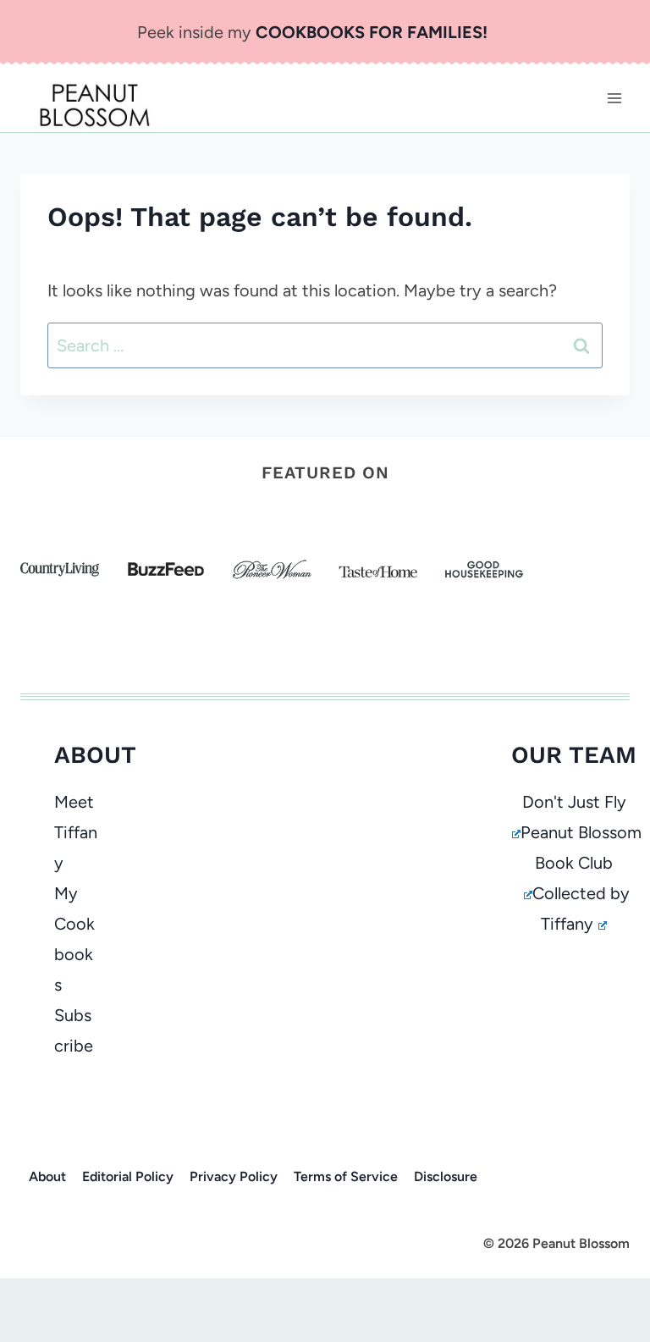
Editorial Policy (128, 1176)
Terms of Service (346, 1176)
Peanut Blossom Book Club (581, 847)
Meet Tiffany (75, 832)
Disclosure (445, 1176)
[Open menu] (614, 98)
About (47, 1176)
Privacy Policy (234, 1176)
